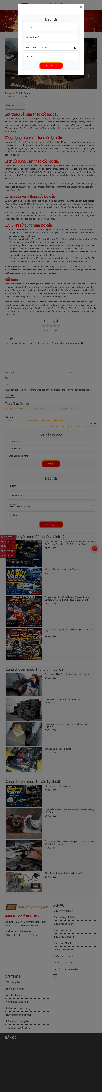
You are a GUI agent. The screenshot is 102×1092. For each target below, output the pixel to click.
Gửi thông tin (51, 65)
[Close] (81, 7)
